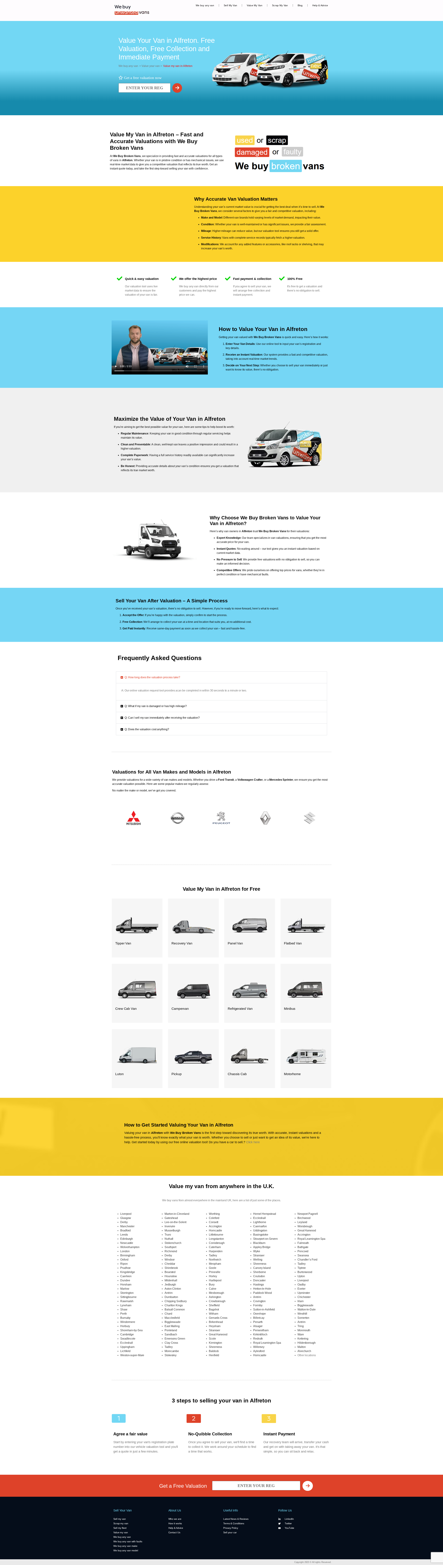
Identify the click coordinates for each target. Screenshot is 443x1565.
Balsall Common (175, 1309)
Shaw (123, 1309)
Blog (300, 5)
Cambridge (127, 1334)
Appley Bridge (261, 1247)
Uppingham (127, 1346)
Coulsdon (259, 1276)
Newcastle (126, 1242)
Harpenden (216, 1251)
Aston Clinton (173, 1288)
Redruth (258, 1338)
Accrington (215, 1226)
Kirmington (215, 1342)
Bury (212, 1284)
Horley (213, 1276)
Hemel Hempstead (264, 1213)
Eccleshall (126, 1342)
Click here (253, 1142)
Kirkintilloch (260, 1334)
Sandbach (171, 1334)
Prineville (214, 1272)
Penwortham (261, 1330)
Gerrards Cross (218, 1317)
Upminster (303, 1292)
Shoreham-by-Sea (131, 1330)
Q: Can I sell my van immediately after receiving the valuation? (162, 717)
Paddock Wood (262, 1292)
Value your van (150, 65)
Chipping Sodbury (176, 1301)
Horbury (125, 1326)
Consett (213, 1222)
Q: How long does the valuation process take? (152, 677)
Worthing (214, 1213)
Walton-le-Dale (306, 1309)
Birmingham (127, 1255)
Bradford (125, 1230)
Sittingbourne (128, 1297)
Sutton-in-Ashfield (264, 1309)
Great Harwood (218, 1334)
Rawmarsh (126, 1301)
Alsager (258, 1326)
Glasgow (125, 1218)
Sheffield (214, 1305)
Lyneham (125, 1305)
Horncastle (215, 1230)
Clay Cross (171, 1342)
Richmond (171, 1251)
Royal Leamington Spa (267, 1342)
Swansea (303, 1255)
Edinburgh (126, 1238)
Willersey (258, 1346)
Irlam (300, 1301)
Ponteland (171, 1330)
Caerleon (126, 1276)
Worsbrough (304, 1226)
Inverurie (170, 1226)
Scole (212, 1338)
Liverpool (126, 1213)
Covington (259, 1301)
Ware (300, 1334)
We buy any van (205, 5)
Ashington (215, 1297)
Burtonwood (304, 1272)
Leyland (302, 1222)
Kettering (302, 1338)
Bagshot (214, 1309)
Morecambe (172, 1351)
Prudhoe (125, 1267)
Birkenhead (216, 1321)
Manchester (127, 1226)
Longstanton (216, 1238)
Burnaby (125, 1317)
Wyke (256, 1251)
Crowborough (217, 1301)
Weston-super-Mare (132, 1355)
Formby (257, 1305)
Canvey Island (262, 1267)
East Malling (172, 1326)
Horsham (125, 1284)
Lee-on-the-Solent (175, 1222)
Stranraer (214, 1330)
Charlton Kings (174, 1305)
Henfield (214, 1355)
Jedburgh (170, 1284)
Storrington (127, 1292)
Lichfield (125, 1351)
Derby (124, 1222)
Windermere (127, 1321)
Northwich (215, 1259)
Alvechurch (304, 1351)
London (124, 1251)
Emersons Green (175, 1338)
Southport (170, 1247)
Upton (301, 1276)
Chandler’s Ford (307, 1259)
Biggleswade (172, 1321)
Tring (300, 1326)
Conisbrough (217, 1242)
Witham (213, 1313)
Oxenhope (259, 1313)
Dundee (125, 1280)
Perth (123, 1313)
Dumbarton (171, 1297)
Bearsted (170, 1272)
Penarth (258, 1321)
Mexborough (216, 1292)
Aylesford (259, 1351)
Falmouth (303, 1242)
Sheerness (215, 1346)
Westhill (302, 1313)
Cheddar (170, 1263)
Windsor (170, 1259)
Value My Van (254, 5)
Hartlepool (215, 1280)
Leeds (124, 1234)
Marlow (124, 1288)
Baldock (214, 1351)
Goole (212, 1267)
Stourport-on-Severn (265, 1238)
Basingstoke (260, 1234)
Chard (168, 1313)
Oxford (124, 1259)
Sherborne (259, 1272)
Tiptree (301, 1267)
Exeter (301, 1288)
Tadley (169, 1346)
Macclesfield (172, 1317)
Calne (212, 1288)
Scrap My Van (280, 5)
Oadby (301, 1284)
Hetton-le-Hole (262, 1288)
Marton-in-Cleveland (177, 1213)
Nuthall (169, 1238)
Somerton (303, 1317)
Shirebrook (171, 1267)
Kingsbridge (127, 1272)
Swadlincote (127, 1338)
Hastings (258, 1284)
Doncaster (259, 1280)
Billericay (258, 1317)
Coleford (214, 1218)
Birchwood (303, 1218)
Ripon (124, 1263)
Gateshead (171, 1218)
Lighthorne (259, 1222)
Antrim (168, 1292)
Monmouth (303, 1330)
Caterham (215, 1247)
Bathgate (302, 1247)
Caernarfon (260, 1226)
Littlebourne (216, 1234)
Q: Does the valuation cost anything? (147, 729)
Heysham (214, 1326)
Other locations (306, 1355)
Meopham (215, 1263)
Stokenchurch (173, 1242)
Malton (301, 1346)
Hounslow (171, 1276)
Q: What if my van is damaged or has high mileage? (156, 706)
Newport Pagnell (307, 1213)
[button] (221, 677)
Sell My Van (230, 5)
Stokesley (171, 1355)
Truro (168, 1234)
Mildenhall (171, 1280)
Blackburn (259, 1242)
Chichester (304, 1297)
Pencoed (302, 1251)
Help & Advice (320, 5)
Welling (257, 1259)
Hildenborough (306, 1342)
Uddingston (260, 1230)
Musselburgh (172, 1230)
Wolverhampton (129, 1247)
